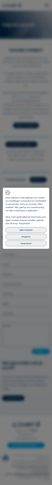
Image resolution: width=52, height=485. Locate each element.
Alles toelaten (26, 230)
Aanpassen (26, 243)
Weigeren (26, 236)
